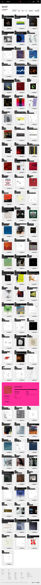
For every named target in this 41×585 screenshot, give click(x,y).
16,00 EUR (21, 92)
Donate (28, 577)
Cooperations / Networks (30, 576)
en (33, 1)
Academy (9, 576)
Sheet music (22, 577)
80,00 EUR (21, 468)
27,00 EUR (33, 420)
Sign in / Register (4, 10)
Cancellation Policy (21, 582)
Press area (10, 582)
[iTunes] (36, 582)
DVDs (21, 575)
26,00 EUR (8, 76)
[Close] (37, 383)
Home (2, 582)
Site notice (13, 582)
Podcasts (15, 576)
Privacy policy (25, 582)
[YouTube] (38, 582)
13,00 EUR (33, 28)
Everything (15, 573)
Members (9, 574)
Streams (15, 574)
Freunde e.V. (28, 575)
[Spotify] (37, 582)
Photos (15, 577)
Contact (5, 582)
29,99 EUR (33, 284)
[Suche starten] (38, 9)
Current (3, 574)
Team (8, 575)
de (32, 1)
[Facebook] (32, 582)
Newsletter (7, 582)
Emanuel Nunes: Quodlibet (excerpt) (7, 398)
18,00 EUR (8, 28)
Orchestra (9, 577)
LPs (21, 576)
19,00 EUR (21, 108)
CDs (21, 574)
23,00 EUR (8, 44)
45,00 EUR (21, 124)
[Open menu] (2, 1)
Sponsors (28, 573)
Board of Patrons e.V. (29, 574)
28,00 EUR (8, 436)
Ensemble (9, 573)
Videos (15, 575)
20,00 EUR (33, 60)
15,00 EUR (33, 348)
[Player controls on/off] (20, 1)
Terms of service (17, 582)
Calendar (8, 1)
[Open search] (29, 2)
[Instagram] (33, 582)
